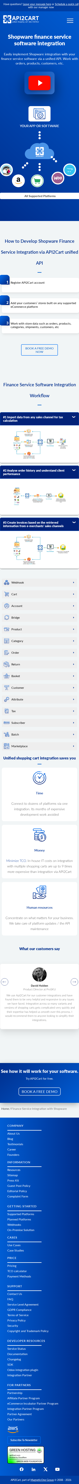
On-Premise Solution (20, 1230)
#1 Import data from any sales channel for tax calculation (33, 418)
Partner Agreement (19, 1414)
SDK (10, 1364)
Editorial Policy (17, 1191)
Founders (13, 1154)
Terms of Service (17, 1315)
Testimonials (15, 1144)
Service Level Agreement (23, 1304)
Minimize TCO (16, 861)
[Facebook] (22, 1470)
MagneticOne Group (42, 1479)
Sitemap (12, 1175)
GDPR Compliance (19, 1309)
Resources (13, 1169)
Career (11, 1149)
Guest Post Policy (18, 1185)
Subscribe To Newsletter (23, 1440)
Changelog (14, 1359)
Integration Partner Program (25, 1408)
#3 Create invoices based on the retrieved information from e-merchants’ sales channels (33, 524)
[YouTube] (57, 1470)
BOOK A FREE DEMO (40, 1091)
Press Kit (13, 1180)
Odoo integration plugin (22, 1369)
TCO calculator (17, 1271)
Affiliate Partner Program (23, 1398)
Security (12, 1325)
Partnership (14, 1393)
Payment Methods (19, 1276)
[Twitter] (45, 1470)
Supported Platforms (20, 1214)
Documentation (17, 1354)
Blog (10, 1138)
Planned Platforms (19, 1219)
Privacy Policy (16, 1320)
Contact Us (14, 1294)
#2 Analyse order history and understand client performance (33, 472)
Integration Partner (19, 1375)
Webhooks (14, 1224)
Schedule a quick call (66, 4)
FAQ (10, 1299)
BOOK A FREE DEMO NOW (39, 349)
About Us (13, 1133)
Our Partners (15, 1419)
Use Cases (14, 1245)
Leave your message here (37, 4)
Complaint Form (17, 1196)
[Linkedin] (34, 1470)
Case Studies (15, 1250)
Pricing (11, 1265)
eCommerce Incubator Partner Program (32, 1403)
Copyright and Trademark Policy (28, 1331)
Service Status (16, 1348)
